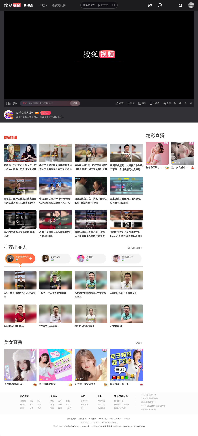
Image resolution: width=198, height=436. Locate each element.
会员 (83, 396)
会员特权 (84, 401)
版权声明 (85, 426)
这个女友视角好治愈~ (182, 167)
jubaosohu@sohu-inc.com (134, 426)
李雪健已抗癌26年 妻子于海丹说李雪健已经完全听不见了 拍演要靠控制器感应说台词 (54, 202)
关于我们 (101, 404)
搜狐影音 (118, 404)
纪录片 (23, 404)
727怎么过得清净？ (85, 326)
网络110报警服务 (148, 402)
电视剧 (23, 401)
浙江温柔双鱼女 (47, 384)
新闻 (22, 408)
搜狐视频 (12, 5)
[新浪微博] (191, 103)
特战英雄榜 (59, 5)
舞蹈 (60, 408)
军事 (52, 408)
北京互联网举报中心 (149, 398)
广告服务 (93, 419)
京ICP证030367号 (148, 409)
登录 (25, 103)
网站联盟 (101, 401)
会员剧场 (84, 404)
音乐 (60, 401)
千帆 (39, 408)
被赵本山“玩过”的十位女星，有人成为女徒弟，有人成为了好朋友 (20, 169)
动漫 (39, 404)
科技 (68, 404)
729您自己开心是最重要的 (123, 292)
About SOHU (115, 419)
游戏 (68, 401)
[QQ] (180, 103)
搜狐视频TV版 (120, 408)
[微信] (174, 103)
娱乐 (39, 401)
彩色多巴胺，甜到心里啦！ (160, 167)
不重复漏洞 (116, 326)
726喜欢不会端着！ (49, 326)
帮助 (82, 408)
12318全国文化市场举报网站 (153, 406)
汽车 (60, 404)
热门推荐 (10, 137)
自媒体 (53, 396)
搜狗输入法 (71, 419)
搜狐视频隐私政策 (71, 426)
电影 (31, 404)
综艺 (31, 401)
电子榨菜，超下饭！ (120, 384)
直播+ (126, 404)
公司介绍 (127, 419)
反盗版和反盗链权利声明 (102, 426)
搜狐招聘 (82, 419)
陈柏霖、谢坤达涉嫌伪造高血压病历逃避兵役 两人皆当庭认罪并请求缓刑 (20, 202)
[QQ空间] (185, 103)
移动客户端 (118, 401)
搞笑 (52, 401)
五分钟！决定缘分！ (85, 384)
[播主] (8, 114)
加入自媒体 (134, 247)
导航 (42, 5)
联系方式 (103, 419)
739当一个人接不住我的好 (52, 292)
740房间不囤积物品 (14, 326)
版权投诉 (101, 408)
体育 (31, 408)
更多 (138, 343)
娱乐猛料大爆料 (25, 112)
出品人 (68, 408)
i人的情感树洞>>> (13, 384)
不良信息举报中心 (148, 395)
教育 (52, 404)
